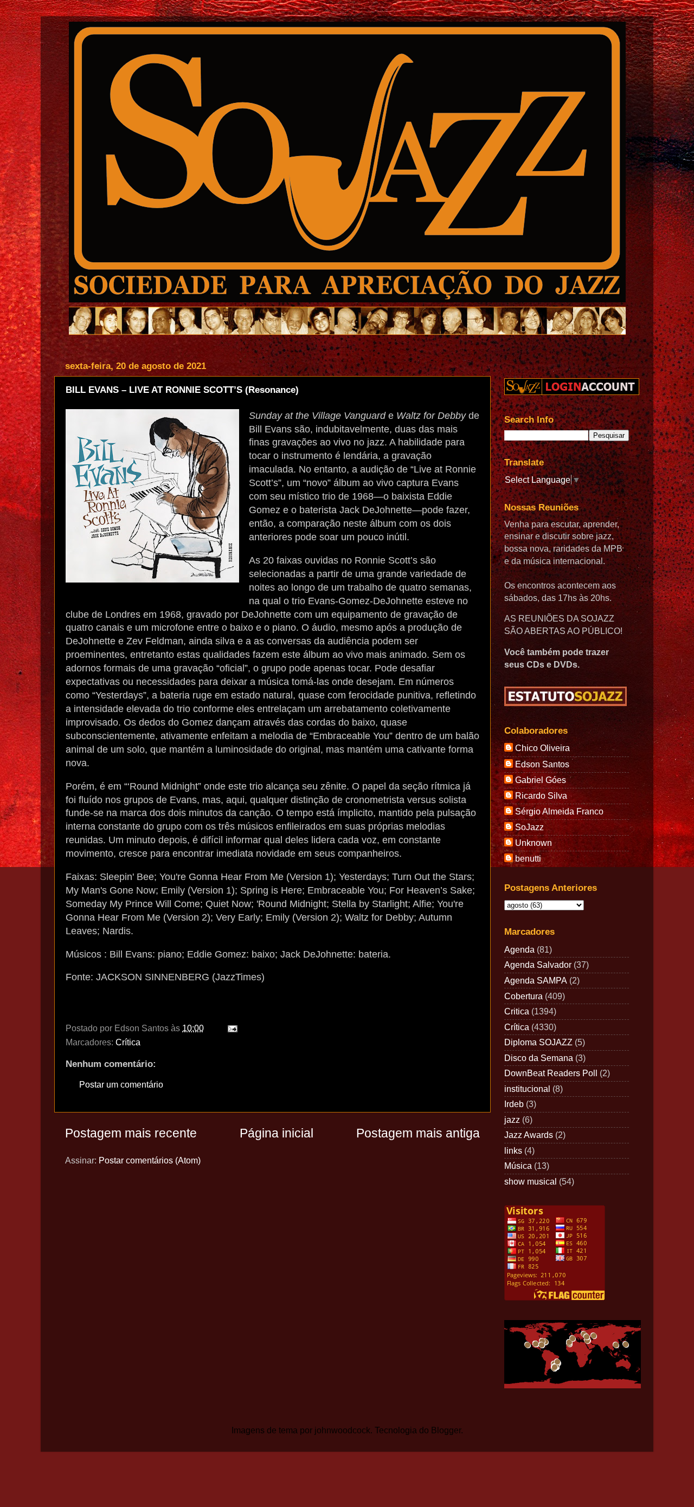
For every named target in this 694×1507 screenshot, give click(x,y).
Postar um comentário (121, 1084)
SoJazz (529, 827)
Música (518, 1165)
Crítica (127, 1042)
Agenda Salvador (537, 964)
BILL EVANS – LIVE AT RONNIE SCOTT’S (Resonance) (182, 390)
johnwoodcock (342, 1430)
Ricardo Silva (541, 795)
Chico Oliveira (542, 748)
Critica (516, 1011)
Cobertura (523, 996)
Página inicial (276, 1133)
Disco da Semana (538, 1058)
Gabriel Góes (540, 780)
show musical (530, 1181)
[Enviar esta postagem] (230, 1028)
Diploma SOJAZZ (538, 1042)
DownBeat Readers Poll (550, 1073)
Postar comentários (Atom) (150, 1160)
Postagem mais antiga (418, 1133)
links (513, 1150)
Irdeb (514, 1104)
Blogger (446, 1430)
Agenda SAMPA (535, 980)
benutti (528, 858)
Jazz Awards (528, 1135)
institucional (527, 1089)
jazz (512, 1119)
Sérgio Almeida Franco (559, 811)
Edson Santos (542, 764)
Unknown (533, 843)
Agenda (519, 949)
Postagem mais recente (131, 1133)
